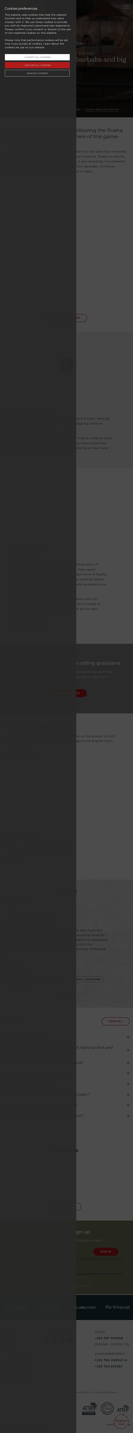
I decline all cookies (37, 65)
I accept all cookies (37, 57)
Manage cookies (37, 73)
